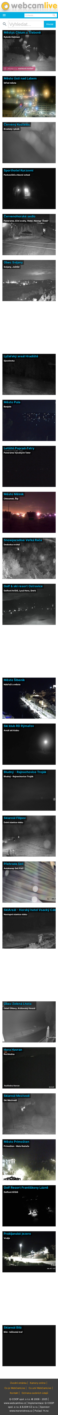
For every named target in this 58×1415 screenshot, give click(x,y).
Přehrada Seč (14, 864)
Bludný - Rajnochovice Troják (25, 772)
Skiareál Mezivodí (17, 1096)
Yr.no (46, 1410)
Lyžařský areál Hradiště (21, 356)
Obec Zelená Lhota (17, 1004)
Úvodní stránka (18, 1382)
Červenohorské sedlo (19, 216)
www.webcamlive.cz (15, 1403)
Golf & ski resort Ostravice (23, 586)
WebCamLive (29, 6)
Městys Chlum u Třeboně (22, 32)
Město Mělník (14, 494)
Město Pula (12, 402)
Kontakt (14, 1392)
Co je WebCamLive (14, 1388)
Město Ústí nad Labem (20, 78)
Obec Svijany (13, 262)
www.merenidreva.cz (20, 1410)
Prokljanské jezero (17, 1233)
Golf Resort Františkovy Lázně (26, 1187)
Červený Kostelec (17, 124)
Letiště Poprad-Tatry (19, 448)
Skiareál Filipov (15, 818)
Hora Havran (13, 1050)
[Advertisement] (29, 1372)
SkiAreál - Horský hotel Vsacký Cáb (30, 910)
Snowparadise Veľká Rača (23, 540)
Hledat (49, 24)
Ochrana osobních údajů (35, 1392)
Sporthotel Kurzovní (18, 170)
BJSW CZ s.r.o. (30, 1406)
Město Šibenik (14, 680)
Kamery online (38, 1382)
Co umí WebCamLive (40, 1388)
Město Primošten (16, 1142)
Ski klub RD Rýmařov (19, 726)
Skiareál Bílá (12, 1327)
